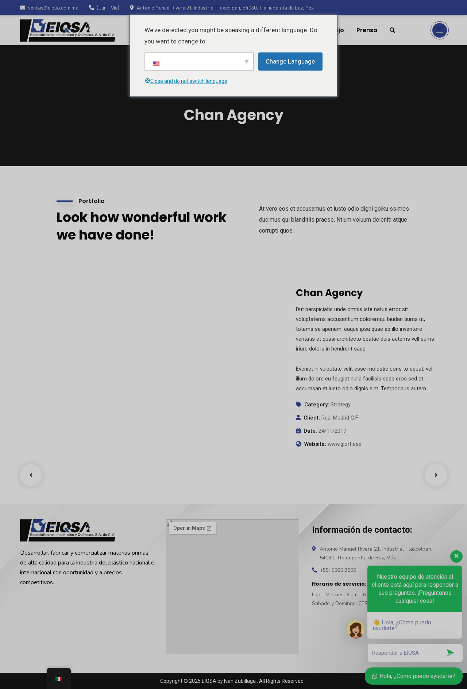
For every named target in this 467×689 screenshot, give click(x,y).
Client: (312, 417)
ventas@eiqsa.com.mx (53, 7)
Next (436, 475)
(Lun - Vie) (108, 7)
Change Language (290, 61)
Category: (316, 404)
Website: (315, 444)
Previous (31, 475)
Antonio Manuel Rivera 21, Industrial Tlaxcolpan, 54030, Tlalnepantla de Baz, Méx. (226, 7)
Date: (310, 431)
